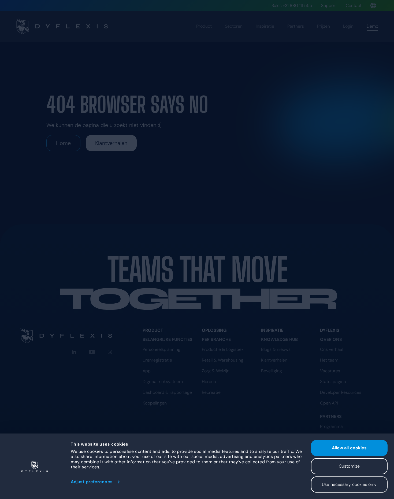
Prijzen (323, 26)
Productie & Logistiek (223, 349)
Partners (295, 26)
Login (348, 26)
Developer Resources (340, 392)
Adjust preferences (92, 482)
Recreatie (211, 392)
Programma (331, 426)
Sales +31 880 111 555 (292, 5)
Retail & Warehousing (222, 360)
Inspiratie (265, 26)
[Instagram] (110, 352)
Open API (329, 403)
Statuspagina (333, 381)
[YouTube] (92, 352)
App (147, 371)
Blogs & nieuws (276, 349)
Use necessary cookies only (349, 484)
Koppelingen (155, 403)
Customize (349, 466)
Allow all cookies (349, 448)
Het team (329, 360)
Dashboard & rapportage (167, 392)
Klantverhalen (111, 143)
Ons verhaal (331, 349)
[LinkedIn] (74, 352)
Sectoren (234, 26)
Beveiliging (271, 371)
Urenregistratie (157, 360)
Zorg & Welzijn (215, 371)
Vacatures (330, 371)
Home (63, 143)
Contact (354, 5)
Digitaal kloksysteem (163, 381)
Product (204, 26)
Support (329, 5)
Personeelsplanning (161, 349)
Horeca (209, 381)
